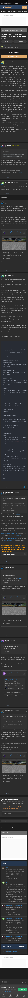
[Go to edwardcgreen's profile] (2, 183)
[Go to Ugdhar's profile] (3, 868)
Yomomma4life (8, 46)
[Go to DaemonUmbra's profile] (2, 493)
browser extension (9, 540)
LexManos (8, 145)
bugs (7, 867)
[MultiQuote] (2, 140)
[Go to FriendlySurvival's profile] (2, 202)
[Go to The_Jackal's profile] (2, 276)
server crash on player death (14, 905)
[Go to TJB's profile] (3, 919)
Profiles (18, 514)
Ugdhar (8, 878)
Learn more (3, 2)
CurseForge (18, 535)
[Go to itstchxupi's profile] (3, 883)
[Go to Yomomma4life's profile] (2, 47)
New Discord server (9, 833)
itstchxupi (9, 901)
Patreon (21, 172)
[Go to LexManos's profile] (2, 146)
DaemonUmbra (9, 492)
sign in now (11, 803)
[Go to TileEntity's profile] (3, 906)
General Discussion (12, 47)
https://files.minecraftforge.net (9, 533)
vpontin (7, 640)
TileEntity (9, 914)
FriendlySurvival (9, 202)
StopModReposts (12, 538)
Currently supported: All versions (13, 30)
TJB (7, 932)
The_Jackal (8, 275)
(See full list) (22, 946)
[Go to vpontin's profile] (2, 641)
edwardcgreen (9, 182)
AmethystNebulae (12, 951)
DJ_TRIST (5, 951)
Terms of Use (8, 991)
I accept (23, 989)
